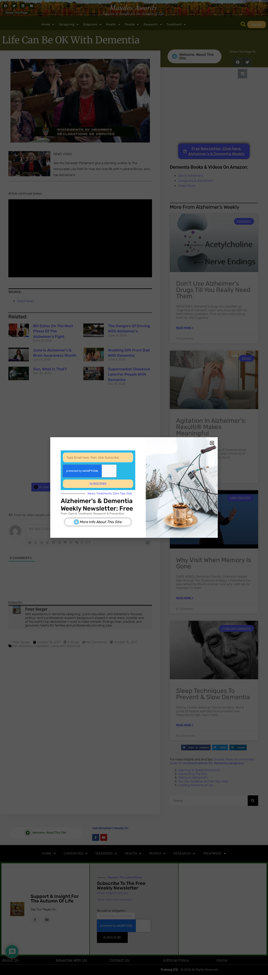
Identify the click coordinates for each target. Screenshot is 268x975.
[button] (212, 443)
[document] (134, 487)
